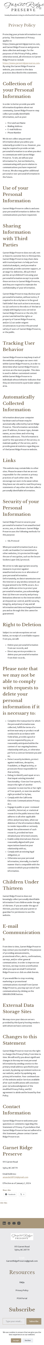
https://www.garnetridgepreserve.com (21, 63)
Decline (28, 1340)
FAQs (22, 1282)
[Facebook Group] (9, 1223)
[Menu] (40, 8)
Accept (16, 1340)
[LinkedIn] (4, 1223)
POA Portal (22, 1298)
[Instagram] (18, 1223)
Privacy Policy (22, 1290)
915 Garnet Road (22, 1246)
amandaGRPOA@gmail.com (15, 1177)
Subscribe (33, 1321)
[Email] (14, 1223)
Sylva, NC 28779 (22, 1250)
